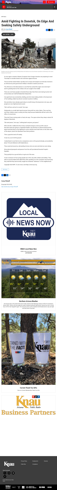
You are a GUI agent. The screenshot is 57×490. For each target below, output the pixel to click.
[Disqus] (28, 437)
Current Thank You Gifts (28, 388)
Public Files (23, 464)
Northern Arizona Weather (28, 301)
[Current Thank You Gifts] (28, 349)
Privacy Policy (24, 461)
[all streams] (55, 7)
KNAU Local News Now (28, 249)
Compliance (35, 464)
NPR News (3, 16)
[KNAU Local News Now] (28, 219)
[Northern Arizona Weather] (28, 278)
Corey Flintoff (9, 29)
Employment (35, 461)
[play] (4, 7)
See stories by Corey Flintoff (9, 186)
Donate (51, 2)
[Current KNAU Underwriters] (28, 405)
